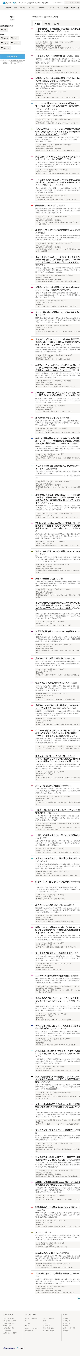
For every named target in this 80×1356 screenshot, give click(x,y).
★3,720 (38, 145)
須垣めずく (40, 264)
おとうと (39, 1232)
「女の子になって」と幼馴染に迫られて (53, 1273)
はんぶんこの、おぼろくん (47, 1252)
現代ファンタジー (48, 42)
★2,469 (38, 216)
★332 (38, 895)
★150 (38, 1220)
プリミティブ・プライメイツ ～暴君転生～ (55, 1130)
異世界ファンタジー (48, 66)
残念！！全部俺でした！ (46, 578)
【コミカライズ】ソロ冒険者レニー (51, 55)
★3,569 (38, 119)
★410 (38, 1243)
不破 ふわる (63, 31)
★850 (38, 325)
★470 (38, 823)
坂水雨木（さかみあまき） (65, 707)
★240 (38, 943)
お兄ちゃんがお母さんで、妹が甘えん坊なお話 (56, 858)
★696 (38, 454)
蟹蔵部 (54, 468)
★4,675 (38, 66)
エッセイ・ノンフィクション (32, 1328)
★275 (38, 848)
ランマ (42, 554)
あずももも (52, 108)
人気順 (37, 24)
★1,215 (38, 355)
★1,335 (38, 300)
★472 (38, 541)
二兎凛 (68, 159)
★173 (38, 1092)
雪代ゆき (67, 417)
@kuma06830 (67, 904)
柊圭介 (48, 1232)
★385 (38, 796)
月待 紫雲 (74, 55)
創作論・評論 (29, 1330)
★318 (38, 964)
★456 (38, 589)
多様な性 (16, 43)
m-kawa (38, 633)
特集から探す (7, 1326)
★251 (38, 872)
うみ (69, 344)
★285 (38, 915)
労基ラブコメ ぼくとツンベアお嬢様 (52, 881)
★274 (38, 746)
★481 (38, 645)
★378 (38, 669)
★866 (38, 428)
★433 (38, 621)
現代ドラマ (44, 428)
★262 (38, 1143)
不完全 (6, 43)
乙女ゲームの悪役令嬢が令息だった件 (52, 975)
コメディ (6, 48)
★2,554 (38, 196)
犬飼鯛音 (65, 1252)
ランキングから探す (9, 1323)
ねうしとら (70, 658)
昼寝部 (64, 134)
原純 (76, 952)
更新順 (47, 24)
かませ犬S (42, 837)
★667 (38, 693)
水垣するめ (60, 932)
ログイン (19, 63)
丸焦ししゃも (71, 735)
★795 (38, 381)
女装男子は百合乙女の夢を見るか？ (51, 682)
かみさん (41, 1209)
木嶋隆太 (41, 232)
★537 (38, 513)
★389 (38, 565)
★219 (38, 1014)
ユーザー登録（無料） (16, 60)
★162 (38, 1039)
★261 (38, 718)
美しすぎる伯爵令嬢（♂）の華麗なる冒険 (53, 953)
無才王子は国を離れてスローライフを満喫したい (57, 631)
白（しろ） (54, 812)
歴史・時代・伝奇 (48, 1328)
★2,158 (38, 170)
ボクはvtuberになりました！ (48, 417)
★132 (38, 1195)
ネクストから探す (8, 1318)
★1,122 (38, 406)
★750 (38, 481)
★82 (37, 1067)
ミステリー (46, 1326)
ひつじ (76, 761)
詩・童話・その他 (48, 1330)
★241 (38, 1263)
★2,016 (38, 243)
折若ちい (47, 1081)
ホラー (27, 1326)
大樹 (61, 578)
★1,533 (38, 275)
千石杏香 (73, 682)
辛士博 (42, 314)
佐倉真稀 (75, 975)
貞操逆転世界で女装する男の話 (49, 658)
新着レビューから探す (10, 1333)
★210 (38, 1170)
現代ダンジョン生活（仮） (47, 904)
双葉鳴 (62, 205)
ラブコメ (45, 91)
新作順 (57, 24)
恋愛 (42, 823)
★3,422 (38, 91)
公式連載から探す (8, 1328)
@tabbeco (67, 785)
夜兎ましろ (70, 1184)
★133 (38, 1287)
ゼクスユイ (61, 1028)
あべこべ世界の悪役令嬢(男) (47, 785)
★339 (38, 986)
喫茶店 (6, 38)
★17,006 (39, 42)
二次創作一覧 (7, 1330)
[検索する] (66, 2)
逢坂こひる (66, 80)
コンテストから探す (9, 1321)
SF (26, 1321)
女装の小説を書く (12, 56)
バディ (16, 38)
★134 (38, 1120)
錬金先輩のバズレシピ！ (46, 205)
